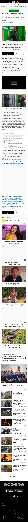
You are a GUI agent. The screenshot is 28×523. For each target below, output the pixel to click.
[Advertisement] (14, 181)
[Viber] (12, 484)
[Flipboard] (19, 484)
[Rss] (5, 484)
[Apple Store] (9, 490)
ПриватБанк (8, 217)
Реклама (3, 503)
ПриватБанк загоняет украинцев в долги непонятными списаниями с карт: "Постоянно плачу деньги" (13, 206)
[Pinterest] (22, 484)
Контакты (3, 508)
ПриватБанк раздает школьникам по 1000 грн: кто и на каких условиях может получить (13, 163)
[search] (1, 1)
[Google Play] (18, 490)
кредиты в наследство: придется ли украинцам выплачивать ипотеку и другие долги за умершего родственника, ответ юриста (13, 199)
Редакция (3, 505)
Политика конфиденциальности (8, 501)
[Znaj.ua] (14, 1)
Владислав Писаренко (7, 22)
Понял (14, 10)
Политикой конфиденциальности (18, 6)
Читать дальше (14, 476)
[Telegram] (8, 484)
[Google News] (15, 484)
